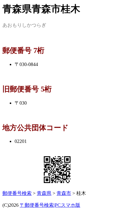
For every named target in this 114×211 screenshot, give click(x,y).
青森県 (44, 193)
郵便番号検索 (17, 193)
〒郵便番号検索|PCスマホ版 (50, 205)
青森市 (64, 193)
